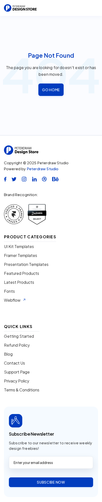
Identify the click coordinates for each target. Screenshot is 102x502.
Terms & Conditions (21, 390)
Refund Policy (17, 345)
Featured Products (21, 273)
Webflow (12, 300)
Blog (8, 354)
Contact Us (14, 363)
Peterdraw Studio (43, 168)
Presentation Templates (26, 264)
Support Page (17, 372)
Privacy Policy (16, 381)
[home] (20, 8)
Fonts (9, 291)
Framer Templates (20, 255)
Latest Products (19, 282)
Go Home (51, 89)
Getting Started (19, 336)
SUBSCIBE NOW (51, 482)
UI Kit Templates (19, 246)
